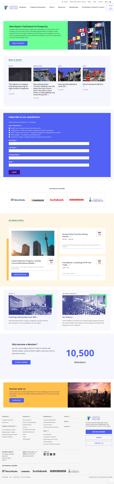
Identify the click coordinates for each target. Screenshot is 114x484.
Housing (25, 427)
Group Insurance (47, 424)
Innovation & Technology (29, 429)
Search (66, 2)
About (89, 2)
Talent (24, 434)
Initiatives (22, 7)
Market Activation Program (8, 432)
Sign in (106, 2)
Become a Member (21, 362)
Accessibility (5, 477)
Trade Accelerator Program (8, 430)
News (94, 2)
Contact (100, 2)
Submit (14, 172)
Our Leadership (47, 434)
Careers (66, 426)
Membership (73, 7)
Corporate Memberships (49, 420)
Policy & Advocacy (47, 441)
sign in (98, 437)
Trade (24, 436)
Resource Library (27, 420)
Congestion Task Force (7, 420)
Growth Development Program (9, 434)
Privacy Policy (16, 477)
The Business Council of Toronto (93, 7)
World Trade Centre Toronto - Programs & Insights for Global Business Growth (36, 132)
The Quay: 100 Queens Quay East (51, 444)
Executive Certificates (7, 437)
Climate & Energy (27, 424)
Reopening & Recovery (28, 432)
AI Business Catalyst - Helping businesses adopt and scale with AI (31, 137)
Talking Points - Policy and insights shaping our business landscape (32, 130)
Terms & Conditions (26, 477)
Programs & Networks (37, 7)
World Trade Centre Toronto (78, 2)
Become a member (99, 432)
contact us (98, 443)
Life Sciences (5, 422)
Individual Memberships (49, 422)
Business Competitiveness (29, 422)
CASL (10, 477)
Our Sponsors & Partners (49, 437)
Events (51, 7)
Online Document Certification (51, 427)
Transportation (26, 439)
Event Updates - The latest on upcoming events (25, 135)
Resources (61, 7)
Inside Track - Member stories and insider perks (26, 128)
